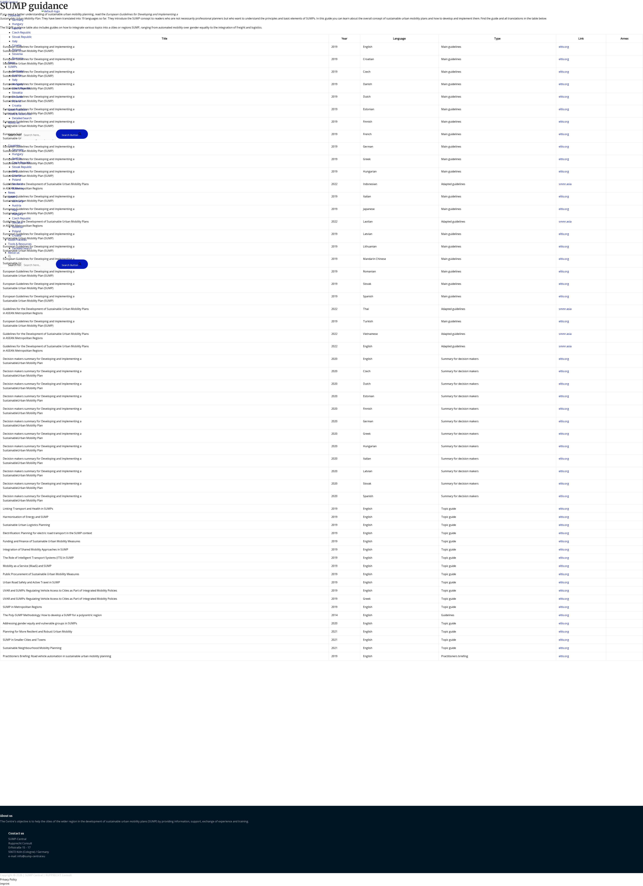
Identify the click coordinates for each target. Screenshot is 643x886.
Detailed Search (22, 118)
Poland (16, 50)
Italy (14, 41)
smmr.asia (565, 309)
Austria (16, 28)
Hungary (17, 24)
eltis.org (564, 284)
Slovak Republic (22, 37)
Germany (17, 20)
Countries (14, 15)
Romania (17, 58)
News (11, 62)
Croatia (16, 45)
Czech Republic (21, 32)
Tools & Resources (19, 114)
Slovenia (17, 54)
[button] (9, 127)
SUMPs (12, 67)
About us (13, 122)
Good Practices (17, 110)
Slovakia (17, 92)
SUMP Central (9, 2)
